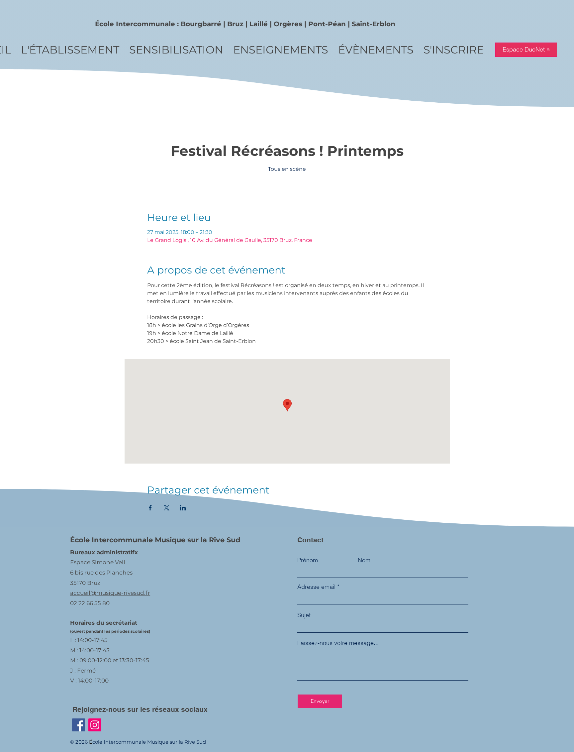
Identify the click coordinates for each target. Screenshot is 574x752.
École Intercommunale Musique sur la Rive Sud (155, 540)
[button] (70, 49)
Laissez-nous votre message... (338, 643)
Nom (364, 560)
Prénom (307, 560)
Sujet (304, 615)
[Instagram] (94, 724)
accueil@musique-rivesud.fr (110, 593)
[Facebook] (78, 724)
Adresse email (316, 587)
